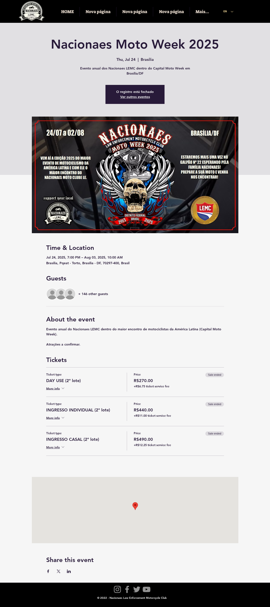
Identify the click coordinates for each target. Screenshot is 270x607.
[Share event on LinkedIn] (69, 571)
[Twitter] (137, 589)
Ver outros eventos (135, 97)
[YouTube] (146, 589)
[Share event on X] (59, 571)
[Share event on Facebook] (48, 571)
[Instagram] (117, 589)
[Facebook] (127, 589)
